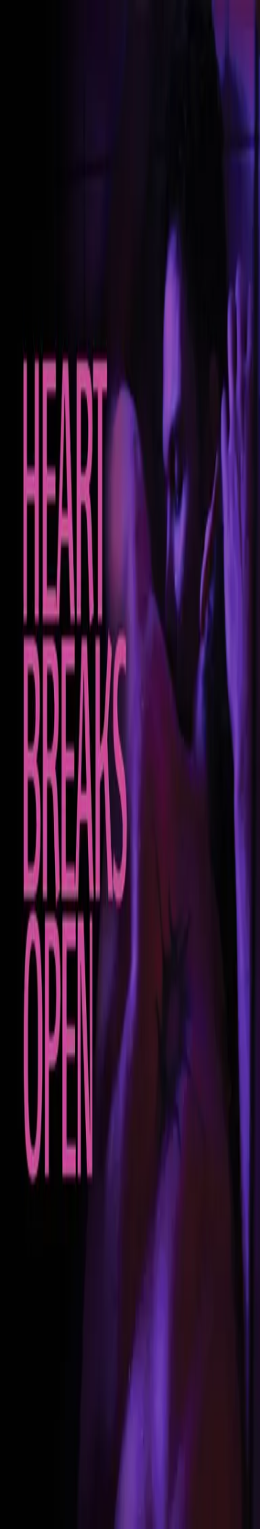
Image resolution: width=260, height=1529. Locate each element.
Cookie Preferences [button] (79, 1387)
